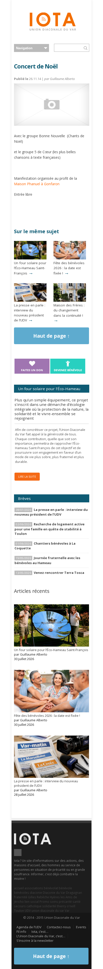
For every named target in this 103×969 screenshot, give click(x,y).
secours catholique (28, 906)
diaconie (36, 893)
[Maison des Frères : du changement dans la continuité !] (70, 300)
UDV (28, 911)
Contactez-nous (59, 927)
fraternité (20, 897)
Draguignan (74, 893)
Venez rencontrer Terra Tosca (59, 572)
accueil (19, 888)
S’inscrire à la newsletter (35, 940)
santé (76, 902)
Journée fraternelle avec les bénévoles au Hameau (47, 560)
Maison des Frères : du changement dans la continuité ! (69, 310)
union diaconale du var (48, 911)
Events (81, 927)
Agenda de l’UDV (29, 927)
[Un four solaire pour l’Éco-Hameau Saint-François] (30, 258)
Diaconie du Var (54, 893)
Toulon (19, 911)
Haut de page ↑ (51, 335)
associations (33, 888)
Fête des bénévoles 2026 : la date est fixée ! (69, 268)
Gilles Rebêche (38, 897)
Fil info (21, 931)
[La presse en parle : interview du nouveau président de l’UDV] (30, 300)
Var (67, 911)
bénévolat (51, 888)
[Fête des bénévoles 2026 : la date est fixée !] (70, 258)
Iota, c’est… (40, 931)
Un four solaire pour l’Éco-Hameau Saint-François (30, 268)
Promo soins (49, 902)
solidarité (49, 906)
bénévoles (21, 893)
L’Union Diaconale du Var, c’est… (40, 936)
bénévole (65, 888)
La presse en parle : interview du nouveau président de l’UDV (29, 312)
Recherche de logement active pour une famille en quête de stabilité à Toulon (49, 529)
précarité (65, 902)
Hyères (55, 897)
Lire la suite (27, 476)
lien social (31, 902)
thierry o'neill (66, 906)
